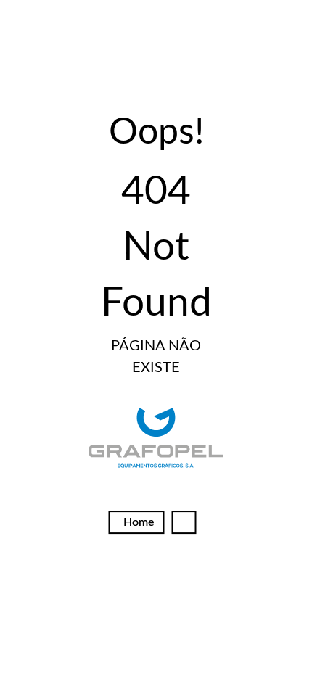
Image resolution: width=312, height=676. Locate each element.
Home (139, 522)
